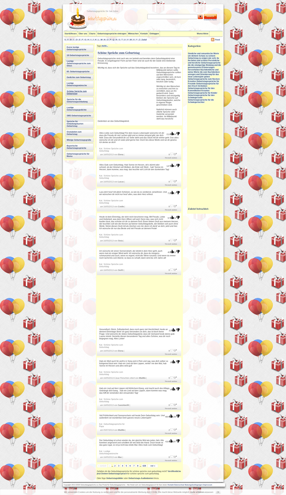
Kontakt (144, 33)
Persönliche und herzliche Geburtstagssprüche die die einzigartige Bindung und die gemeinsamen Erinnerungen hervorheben (204, 65)
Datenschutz (179, 485)
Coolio (121, 206)
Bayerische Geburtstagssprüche (76, 147)
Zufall (144, 40)
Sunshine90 (123, 405)
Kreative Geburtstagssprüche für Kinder (202, 91)
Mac (120, 457)
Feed (217, 40)
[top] (172, 133)
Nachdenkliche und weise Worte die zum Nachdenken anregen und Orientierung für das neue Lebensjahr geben (204, 73)
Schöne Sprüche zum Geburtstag (77, 92)
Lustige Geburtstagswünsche (77, 84)
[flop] (178, 133)
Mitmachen (133, 33)
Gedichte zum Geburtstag (79, 77)
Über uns (83, 33)
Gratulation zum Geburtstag (74, 133)
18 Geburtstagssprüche (78, 55)
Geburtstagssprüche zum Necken (204, 79)
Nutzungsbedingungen (194, 485)
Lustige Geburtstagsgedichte (77, 108)
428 (144, 466)
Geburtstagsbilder (114, 478)
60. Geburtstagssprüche (78, 71)
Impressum (207, 485)
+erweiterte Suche (210, 20)
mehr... (105, 46)
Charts (92, 33)
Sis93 (120, 270)
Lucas (121, 182)
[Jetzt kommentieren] (172, 154)
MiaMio (142, 378)
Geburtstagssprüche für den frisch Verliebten (203, 84)
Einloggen (154, 33)
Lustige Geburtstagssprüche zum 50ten (79, 63)
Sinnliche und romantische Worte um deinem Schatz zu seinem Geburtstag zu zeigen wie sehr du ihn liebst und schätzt (203, 57)
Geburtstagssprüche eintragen (111, 33)
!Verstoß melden (171, 158)
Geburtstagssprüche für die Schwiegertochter (201, 101)
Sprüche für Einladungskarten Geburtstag (75, 123)
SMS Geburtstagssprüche (79, 115)
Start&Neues (71, 33)
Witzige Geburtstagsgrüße (79, 140)
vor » (152, 466)
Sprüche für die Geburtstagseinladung (77, 100)
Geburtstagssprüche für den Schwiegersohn (201, 96)
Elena (120, 154)
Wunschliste (202, 33)
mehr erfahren (197, 492)
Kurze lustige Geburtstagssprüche (76, 48)
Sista (120, 241)
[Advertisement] (126, 93)
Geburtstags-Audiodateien (140, 478)
